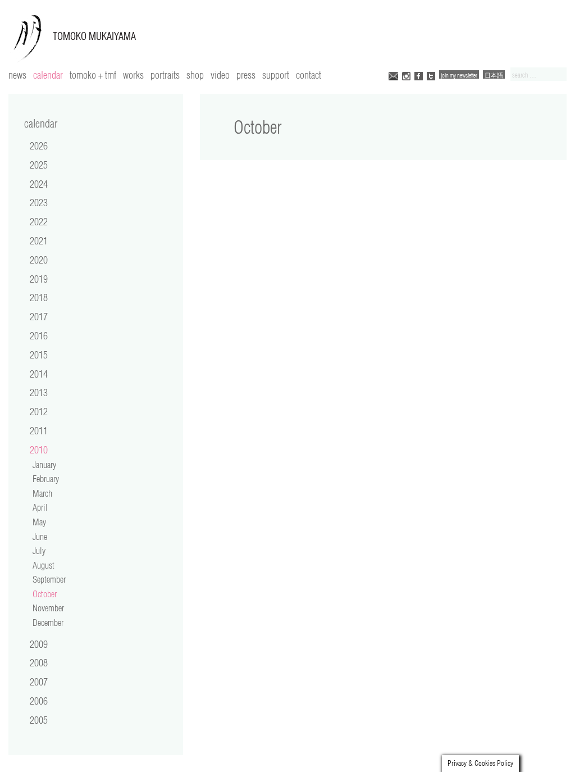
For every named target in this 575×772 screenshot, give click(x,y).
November (48, 608)
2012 (39, 411)
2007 (39, 681)
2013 (39, 392)
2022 (39, 221)
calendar (48, 75)
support (275, 75)
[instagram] (406, 75)
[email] (393, 75)
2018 (39, 297)
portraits (165, 75)
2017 (39, 316)
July (39, 550)
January (44, 464)
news (17, 75)
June (40, 536)
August (43, 565)
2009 (39, 644)
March (42, 493)
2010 (39, 449)
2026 (39, 145)
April (40, 507)
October (45, 594)
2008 (39, 662)
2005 (39, 720)
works (133, 75)
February (46, 478)
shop (195, 75)
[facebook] (418, 75)
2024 (39, 184)
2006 (39, 700)
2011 (39, 430)
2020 (39, 259)
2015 (39, 354)
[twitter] (431, 75)
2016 (39, 335)
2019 (39, 279)
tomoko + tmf (93, 75)
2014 (39, 373)
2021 (39, 240)
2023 (39, 202)
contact (308, 75)
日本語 (494, 75)
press (245, 75)
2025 (39, 164)
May (39, 522)
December (48, 622)
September (49, 579)
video (220, 75)
